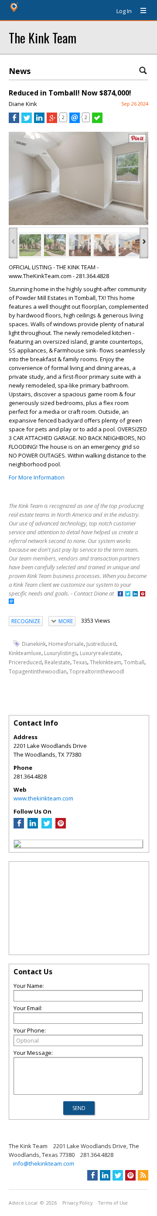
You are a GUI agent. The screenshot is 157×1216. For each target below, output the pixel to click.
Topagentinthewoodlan (38, 671)
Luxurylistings (60, 653)
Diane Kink (23, 104)
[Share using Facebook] (14, 121)
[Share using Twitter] (26, 121)
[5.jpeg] (129, 245)
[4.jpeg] (104, 245)
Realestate (57, 662)
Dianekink (34, 644)
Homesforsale (66, 644)
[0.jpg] (30, 245)
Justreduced (101, 644)
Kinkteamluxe (25, 653)
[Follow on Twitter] (127, 594)
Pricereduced (25, 662)
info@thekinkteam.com (43, 1163)
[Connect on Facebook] (120, 594)
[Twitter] (46, 826)
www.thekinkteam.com (43, 798)
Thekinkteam (105, 662)
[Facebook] (19, 826)
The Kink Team (42, 37)
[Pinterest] (60, 826)
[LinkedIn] (32, 826)
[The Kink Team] (17, 845)
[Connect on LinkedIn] (135, 594)
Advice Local (23, 1203)
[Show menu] (140, 11)
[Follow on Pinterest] (142, 594)
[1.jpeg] (55, 245)
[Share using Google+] (52, 121)
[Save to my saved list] (97, 121)
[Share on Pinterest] (137, 140)
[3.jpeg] (80, 245)
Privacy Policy (77, 1203)
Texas (80, 662)
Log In (124, 11)
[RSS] (143, 1175)
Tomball (134, 662)
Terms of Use (113, 1203)
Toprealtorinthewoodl (96, 671)
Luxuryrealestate (100, 653)
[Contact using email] (11, 602)
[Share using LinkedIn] (39, 121)
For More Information (37, 477)
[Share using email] (74, 121)
